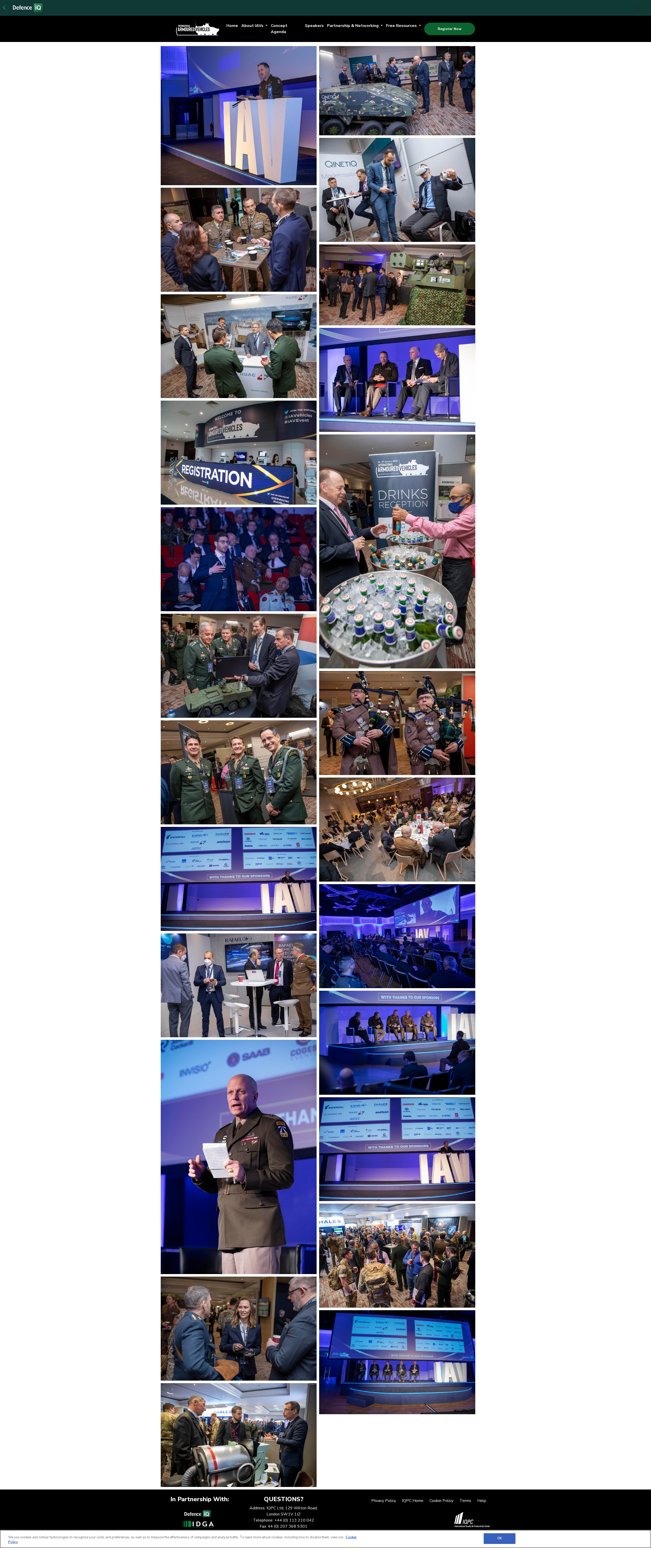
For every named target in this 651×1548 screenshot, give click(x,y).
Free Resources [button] (402, 25)
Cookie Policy (441, 1500)
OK (499, 1538)
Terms (465, 1500)
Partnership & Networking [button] (353, 25)
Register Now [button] (450, 28)
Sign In (639, 8)
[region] (325, 1539)
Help (481, 1500)
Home (232, 25)
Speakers (314, 25)
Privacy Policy (383, 1500)
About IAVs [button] (252, 25)
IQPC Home (412, 1500)
